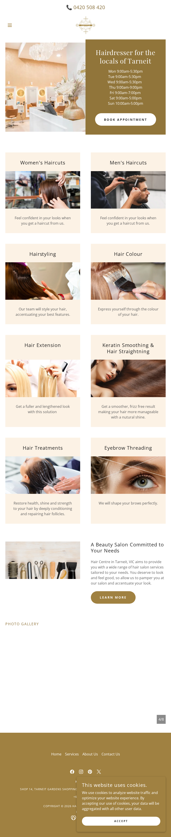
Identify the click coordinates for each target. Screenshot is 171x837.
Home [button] (56, 754)
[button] (17, 25)
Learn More (113, 597)
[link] (85, 25)
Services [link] (72, 754)
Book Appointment (125, 119)
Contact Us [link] (111, 754)
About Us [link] (90, 754)
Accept (121, 821)
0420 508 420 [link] (89, 7)
